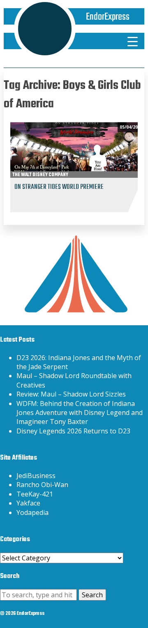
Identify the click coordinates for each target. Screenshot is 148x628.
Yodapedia (32, 512)
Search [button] (92, 594)
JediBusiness (36, 475)
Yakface (28, 503)
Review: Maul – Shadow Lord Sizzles (71, 394)
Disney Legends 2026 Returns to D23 (73, 430)
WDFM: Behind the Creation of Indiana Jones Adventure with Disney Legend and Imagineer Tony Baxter (79, 412)
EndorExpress (108, 17)
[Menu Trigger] (132, 41)
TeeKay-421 (34, 494)
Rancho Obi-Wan (42, 484)
